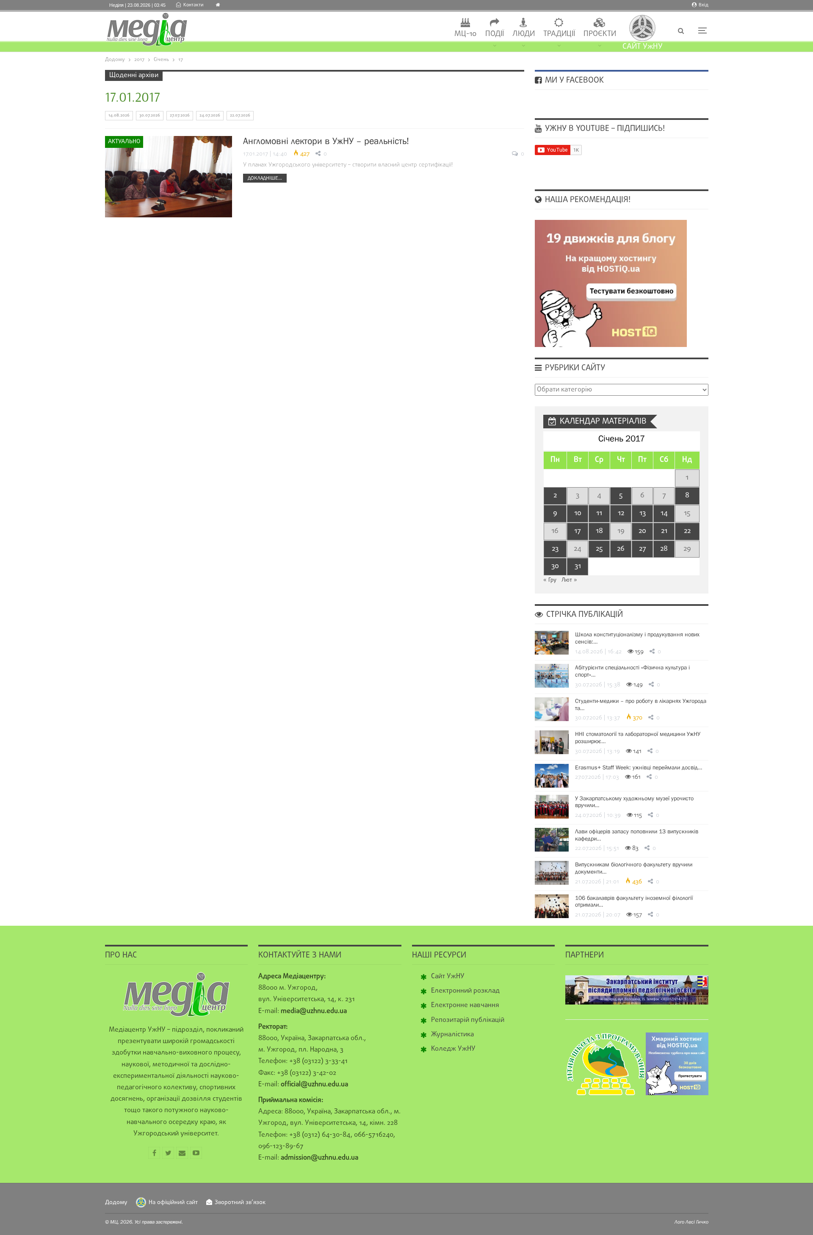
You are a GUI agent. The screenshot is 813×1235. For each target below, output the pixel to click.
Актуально (124, 141)
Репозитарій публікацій (467, 1020)
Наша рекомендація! (586, 200)
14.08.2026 (119, 115)
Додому (116, 1202)
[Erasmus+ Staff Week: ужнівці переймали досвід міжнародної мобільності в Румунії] (552, 776)
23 (555, 549)
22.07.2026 (240, 115)
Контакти (193, 5)
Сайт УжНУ (448, 976)
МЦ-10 (465, 34)
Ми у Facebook (573, 80)
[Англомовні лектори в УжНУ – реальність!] (168, 176)
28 (664, 549)
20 (642, 531)
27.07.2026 (180, 115)
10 (577, 513)
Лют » (569, 580)
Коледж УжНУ (453, 1049)
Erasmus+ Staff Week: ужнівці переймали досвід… (638, 767)
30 (555, 566)
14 (664, 513)
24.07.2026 (209, 115)
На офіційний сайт (173, 1202)
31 (578, 566)
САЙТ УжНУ (642, 47)
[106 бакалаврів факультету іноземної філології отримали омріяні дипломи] (552, 906)
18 (599, 531)
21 (664, 531)
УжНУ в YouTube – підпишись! (604, 129)
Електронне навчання (465, 1005)
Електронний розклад (465, 991)
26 (621, 549)
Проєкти (599, 34)
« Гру (549, 580)
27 (642, 549)
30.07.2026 (149, 115)
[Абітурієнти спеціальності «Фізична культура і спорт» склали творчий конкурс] (552, 676)
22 (687, 531)
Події (494, 34)
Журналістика (452, 1035)
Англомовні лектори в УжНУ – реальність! (326, 141)
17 (577, 531)
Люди (523, 34)
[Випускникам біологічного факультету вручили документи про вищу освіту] (552, 873)
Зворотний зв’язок (240, 1202)
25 (599, 549)
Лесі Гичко (697, 1222)
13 (642, 513)
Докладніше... (265, 178)
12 (621, 513)
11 (599, 513)
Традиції (559, 34)
